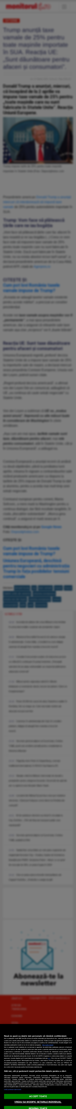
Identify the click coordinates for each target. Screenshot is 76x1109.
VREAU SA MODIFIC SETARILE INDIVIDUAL (37, 1102)
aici (49, 1058)
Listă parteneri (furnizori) (12, 1089)
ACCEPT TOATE (38, 1096)
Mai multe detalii (47, 1045)
